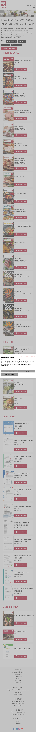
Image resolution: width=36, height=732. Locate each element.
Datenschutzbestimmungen (27, 356)
